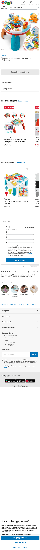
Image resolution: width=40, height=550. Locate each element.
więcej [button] (5, 367)
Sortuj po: (26, 266)
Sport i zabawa (5, 294)
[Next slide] (37, 31)
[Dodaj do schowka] (37, 14)
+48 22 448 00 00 (8, 338)
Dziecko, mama (24, 294)
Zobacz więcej (23, 101)
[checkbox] (2, 360)
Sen (34, 294)
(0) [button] (30, 271)
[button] (20, 547)
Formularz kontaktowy (10, 335)
